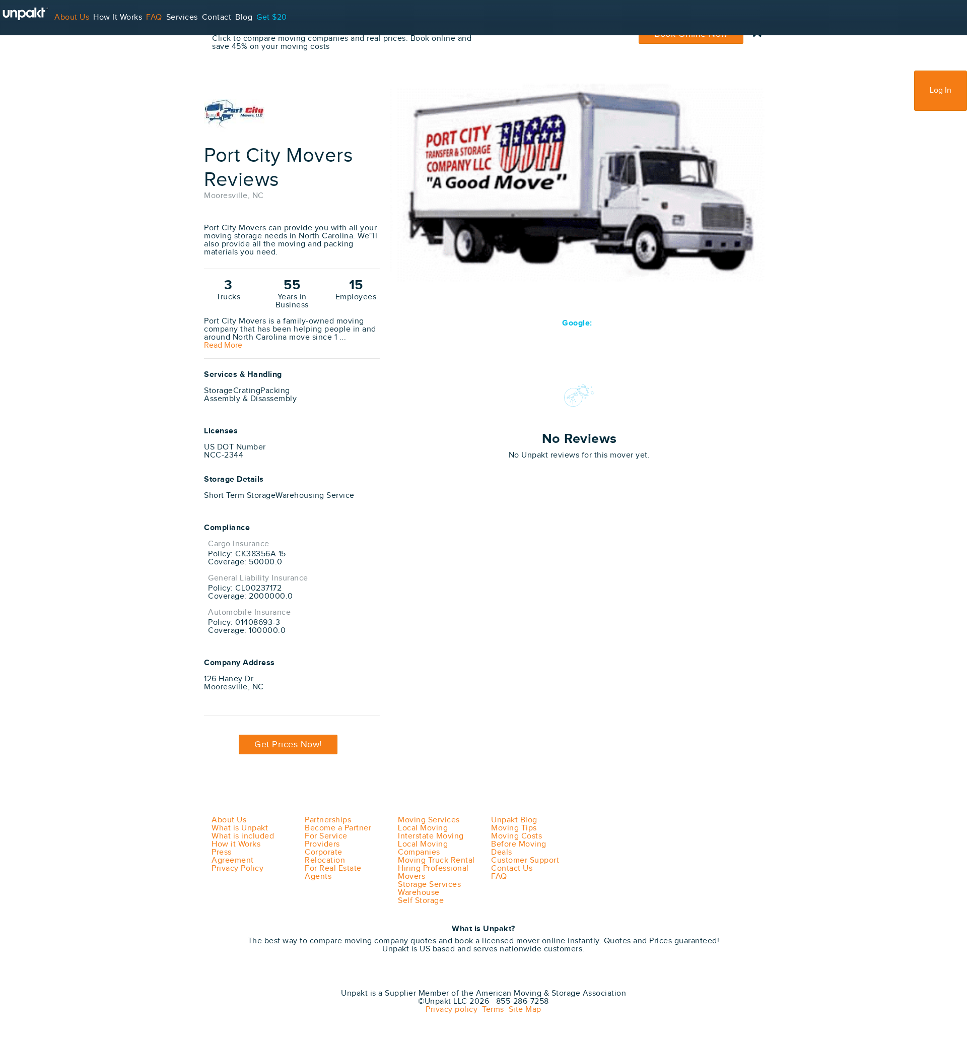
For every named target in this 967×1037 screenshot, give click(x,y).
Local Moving (423, 828)
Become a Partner (338, 828)
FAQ (154, 17)
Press (222, 852)
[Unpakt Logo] (257, 979)
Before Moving (518, 844)
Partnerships (328, 820)
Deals (501, 852)
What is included (243, 836)
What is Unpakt (240, 828)
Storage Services (429, 884)
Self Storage (421, 900)
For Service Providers (40, 52)
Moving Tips (514, 828)
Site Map (522, 1009)
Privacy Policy (237, 868)
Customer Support (525, 860)
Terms (490, 1009)
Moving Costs (516, 836)
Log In (940, 90)
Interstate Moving (431, 836)
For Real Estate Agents (333, 872)
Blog (243, 17)
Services (182, 17)
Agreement (233, 860)
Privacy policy (451, 1009)
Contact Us (511, 868)
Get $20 (271, 17)
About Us (71, 17)
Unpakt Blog (514, 820)
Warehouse (419, 892)
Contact (217, 17)
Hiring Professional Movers (433, 872)
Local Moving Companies (423, 848)
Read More (223, 346)
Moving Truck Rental (436, 860)
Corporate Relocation (325, 856)
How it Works (236, 844)
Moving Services (429, 820)
